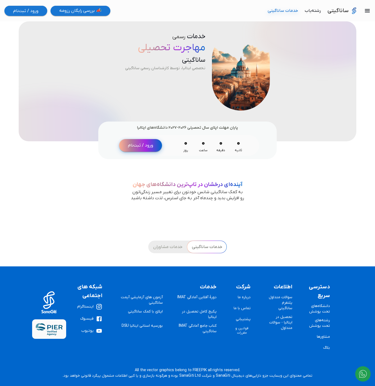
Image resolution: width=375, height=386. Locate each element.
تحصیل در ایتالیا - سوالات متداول (280, 322)
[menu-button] (367, 10)
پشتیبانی (243, 319)
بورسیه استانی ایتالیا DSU (142, 325)
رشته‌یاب (313, 10)
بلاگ (326, 347)
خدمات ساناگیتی (283, 10)
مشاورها (323, 336)
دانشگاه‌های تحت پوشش (319, 308)
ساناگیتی (338, 10)
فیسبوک (87, 318)
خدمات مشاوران (168, 247)
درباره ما (244, 297)
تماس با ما (242, 308)
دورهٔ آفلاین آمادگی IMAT (197, 297)
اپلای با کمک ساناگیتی (145, 311)
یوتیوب (87, 330)
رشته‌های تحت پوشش (319, 323)
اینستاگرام (85, 306)
